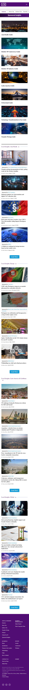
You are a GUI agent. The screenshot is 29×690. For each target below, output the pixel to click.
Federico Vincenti (5, 173)
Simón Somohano (5, 407)
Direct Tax (11, 11)
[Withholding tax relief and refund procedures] (14, 351)
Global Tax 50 (5, 634)
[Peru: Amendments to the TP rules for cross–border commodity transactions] (14, 441)
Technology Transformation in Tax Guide (13, 120)
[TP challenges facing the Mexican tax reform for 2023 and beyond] (14, 391)
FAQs (3, 652)
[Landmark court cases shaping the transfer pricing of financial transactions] (14, 560)
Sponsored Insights (6, 637)
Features (4, 11)
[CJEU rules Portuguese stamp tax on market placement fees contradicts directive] (14, 274)
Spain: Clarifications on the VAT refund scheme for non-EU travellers (14, 339)
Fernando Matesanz (6, 342)
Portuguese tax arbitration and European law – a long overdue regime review (14, 314)
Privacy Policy (16, 673)
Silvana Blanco (5, 432)
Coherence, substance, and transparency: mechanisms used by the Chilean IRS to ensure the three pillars (14, 480)
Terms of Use (10, 673)
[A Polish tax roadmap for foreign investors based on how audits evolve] (14, 234)
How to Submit (5, 655)
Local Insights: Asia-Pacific (9, 147)
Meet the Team (5, 661)
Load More (14, 257)
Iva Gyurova (5, 575)
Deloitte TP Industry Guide (9, 69)
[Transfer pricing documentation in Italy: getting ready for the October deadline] (14, 157)
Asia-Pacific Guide (7, 35)
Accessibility (4, 673)
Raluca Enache (5, 365)
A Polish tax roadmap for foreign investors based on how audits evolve (12, 247)
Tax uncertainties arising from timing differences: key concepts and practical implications (11, 546)
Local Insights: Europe (7, 263)
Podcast (3, 632)
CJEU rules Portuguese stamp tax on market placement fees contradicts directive (13, 287)
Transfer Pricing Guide (8, 137)
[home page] (3, 4)
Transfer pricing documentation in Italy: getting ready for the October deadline (14, 170)
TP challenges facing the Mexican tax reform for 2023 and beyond (13, 404)
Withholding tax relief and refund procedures (13, 363)
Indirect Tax (18, 11)
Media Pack (4, 663)
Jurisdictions (5, 645)
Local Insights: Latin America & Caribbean (13, 378)
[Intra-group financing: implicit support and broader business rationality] (14, 508)
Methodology (5, 650)
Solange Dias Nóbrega (6, 316)
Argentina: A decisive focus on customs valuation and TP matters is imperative (12, 429)
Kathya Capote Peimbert (7, 600)
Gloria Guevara (5, 457)
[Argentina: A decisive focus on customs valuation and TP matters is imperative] (14, 416)
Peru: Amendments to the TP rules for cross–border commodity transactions (13, 454)
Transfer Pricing (5, 630)
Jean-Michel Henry (6, 550)
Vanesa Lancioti (5, 483)
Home (3, 643)
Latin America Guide (7, 86)
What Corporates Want (20, 626)
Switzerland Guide (7, 103)
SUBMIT (17, 659)
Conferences (17, 645)
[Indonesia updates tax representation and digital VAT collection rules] (14, 182)
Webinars (17, 648)
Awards (16, 643)
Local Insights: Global (7, 497)
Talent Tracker (18, 623)
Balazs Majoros (5, 523)
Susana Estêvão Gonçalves (7, 225)
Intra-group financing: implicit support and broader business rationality (13, 521)
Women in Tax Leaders (7, 648)
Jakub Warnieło (5, 250)
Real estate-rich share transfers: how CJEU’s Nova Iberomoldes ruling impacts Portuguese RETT (13, 221)
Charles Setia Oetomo (6, 198)
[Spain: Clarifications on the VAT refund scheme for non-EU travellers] (14, 326)
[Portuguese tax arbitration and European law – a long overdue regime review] (14, 299)
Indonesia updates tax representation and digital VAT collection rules (12, 195)
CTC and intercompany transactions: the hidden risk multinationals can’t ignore (12, 597)
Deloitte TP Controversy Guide (10, 52)
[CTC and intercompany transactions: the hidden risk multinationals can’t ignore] (14, 585)
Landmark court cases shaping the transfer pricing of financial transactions (13, 572)
